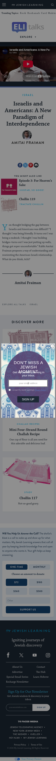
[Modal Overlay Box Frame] (28, 380)
